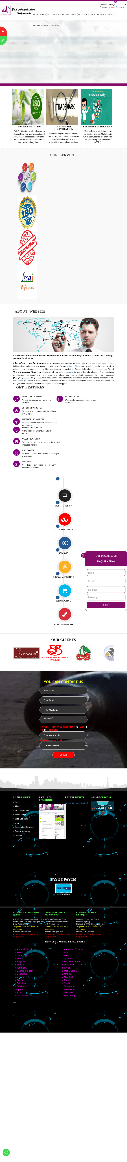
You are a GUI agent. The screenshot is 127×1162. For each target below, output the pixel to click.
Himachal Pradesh (73, 961)
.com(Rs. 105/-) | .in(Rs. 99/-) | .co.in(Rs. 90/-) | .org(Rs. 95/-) (63, 84)
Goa (18, 958)
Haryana (20, 961)
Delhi (66, 955)
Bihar (66, 952)
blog (17, 823)
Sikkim (67, 983)
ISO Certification (55, 14)
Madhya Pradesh (24, 970)
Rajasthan (21, 983)
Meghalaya (21, 973)
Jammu (20, 964)
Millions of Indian (74, 366)
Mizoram (20, 976)
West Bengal (70, 995)
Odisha (20, 979)
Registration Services (104, 14)
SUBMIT (106, 605)
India (18, 992)
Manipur (68, 973)
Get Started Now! (14, 67)
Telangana (69, 986)
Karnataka (21, 967)
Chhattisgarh (22, 955)
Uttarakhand (70, 989)
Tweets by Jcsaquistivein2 (76, 802)
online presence (66, 372)
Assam (19, 952)
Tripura (19, 989)
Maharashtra (70, 970)
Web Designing (85, 14)
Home (36, 14)
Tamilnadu (21, 986)
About (43, 14)
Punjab (67, 979)
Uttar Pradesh (23, 995)
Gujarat (67, 958)
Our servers (18, 381)
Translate (120, 7)
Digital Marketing (42, 25)
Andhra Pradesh (24, 949)
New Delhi (69, 976)
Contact (56, 25)
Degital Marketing (22, 831)
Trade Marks (71, 14)
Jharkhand (69, 964)
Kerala (67, 967)
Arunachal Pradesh (73, 949)
